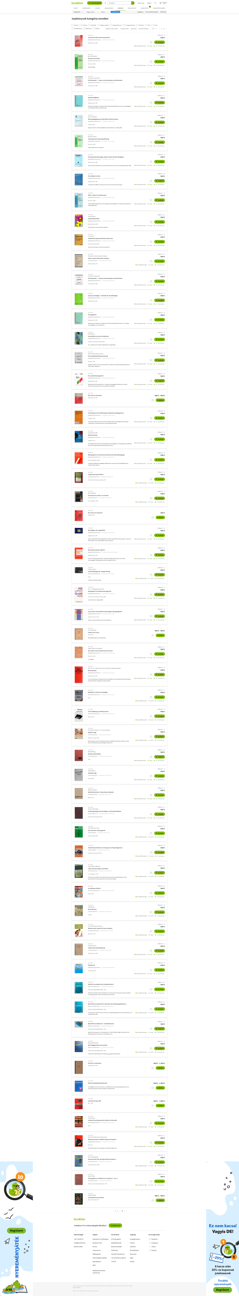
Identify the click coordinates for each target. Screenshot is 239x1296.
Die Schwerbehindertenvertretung (98, 356)
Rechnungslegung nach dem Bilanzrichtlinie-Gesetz (103, 119)
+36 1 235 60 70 (78, 1239)
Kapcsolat (133, 1254)
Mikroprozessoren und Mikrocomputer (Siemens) (102, 1139)
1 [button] (159, 29)
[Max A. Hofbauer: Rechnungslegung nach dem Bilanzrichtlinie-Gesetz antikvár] (79, 121)
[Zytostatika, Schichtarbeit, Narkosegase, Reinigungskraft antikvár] (79, 614)
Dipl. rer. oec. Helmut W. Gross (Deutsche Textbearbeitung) (104, 668)
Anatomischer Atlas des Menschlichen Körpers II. (102, 1159)
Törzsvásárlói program (152, 12)
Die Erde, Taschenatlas (94, 1063)
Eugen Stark (91, 648)
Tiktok (153, 1247)
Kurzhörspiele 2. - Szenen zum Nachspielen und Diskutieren (105, 278)
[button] (166, 29)
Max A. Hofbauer (92, 117)
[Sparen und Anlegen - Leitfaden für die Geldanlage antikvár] (79, 299)
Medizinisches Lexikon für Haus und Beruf (100, 928)
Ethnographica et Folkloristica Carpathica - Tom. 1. (103, 1178)
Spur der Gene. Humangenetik (96, 830)
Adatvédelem (97, 1261)
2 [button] (161, 29)
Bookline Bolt (78, 1247)
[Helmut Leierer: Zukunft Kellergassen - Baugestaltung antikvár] (79, 570)
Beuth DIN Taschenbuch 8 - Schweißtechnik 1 (101, 1023)
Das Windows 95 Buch (94, 888)
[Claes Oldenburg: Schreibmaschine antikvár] (79, 715)
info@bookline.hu (79, 1243)
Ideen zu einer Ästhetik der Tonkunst (98, 258)
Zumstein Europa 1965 (94, 1101)
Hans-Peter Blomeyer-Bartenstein (97, 1137)
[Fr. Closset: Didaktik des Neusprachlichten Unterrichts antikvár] (79, 239)
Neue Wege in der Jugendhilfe (96, 530)
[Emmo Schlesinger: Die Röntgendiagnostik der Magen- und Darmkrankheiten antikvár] (79, 813)
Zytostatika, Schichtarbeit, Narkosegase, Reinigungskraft (105, 611)
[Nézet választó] (153, 29)
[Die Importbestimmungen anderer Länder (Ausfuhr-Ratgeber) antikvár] (79, 160)
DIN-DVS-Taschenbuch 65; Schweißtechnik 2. (101, 984)
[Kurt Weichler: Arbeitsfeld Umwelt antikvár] (79, 220)
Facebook (154, 1239)
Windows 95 (91, 965)
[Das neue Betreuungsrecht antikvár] (79, 379)
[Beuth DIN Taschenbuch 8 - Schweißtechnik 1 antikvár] (79, 1024)
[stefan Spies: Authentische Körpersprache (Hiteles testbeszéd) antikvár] (79, 1121)
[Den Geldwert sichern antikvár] (79, 179)
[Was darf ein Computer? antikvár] (79, 398)
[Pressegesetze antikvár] (79, 318)
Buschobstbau (92, 909)
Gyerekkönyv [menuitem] (86, 8)
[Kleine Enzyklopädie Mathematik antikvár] (79, 1086)
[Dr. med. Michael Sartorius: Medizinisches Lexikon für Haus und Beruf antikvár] (79, 930)
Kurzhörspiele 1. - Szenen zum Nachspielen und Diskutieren (105, 80)
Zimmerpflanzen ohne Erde (96, 1197)
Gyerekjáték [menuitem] (145, 7)
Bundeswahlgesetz (93, 97)
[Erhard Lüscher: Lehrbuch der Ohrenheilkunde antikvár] (79, 949)
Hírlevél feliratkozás (117, 1254)
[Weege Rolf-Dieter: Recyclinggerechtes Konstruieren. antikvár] (79, 1046)
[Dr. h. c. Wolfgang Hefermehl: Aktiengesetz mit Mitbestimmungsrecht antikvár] (79, 594)
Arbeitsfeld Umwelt (93, 218)
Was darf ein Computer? (95, 395)
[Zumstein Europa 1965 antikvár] (79, 1104)
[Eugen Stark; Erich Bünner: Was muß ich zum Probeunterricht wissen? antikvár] (79, 652)
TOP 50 (113, 1261)
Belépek (149, 3)
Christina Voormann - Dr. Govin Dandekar (99, 730)
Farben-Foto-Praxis (93, 632)
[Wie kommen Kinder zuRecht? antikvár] (79, 553)
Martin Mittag (91, 752)
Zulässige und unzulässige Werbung (98, 139)
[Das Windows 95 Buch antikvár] (79, 891)
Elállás (132, 1261)
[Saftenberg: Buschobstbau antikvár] (79, 910)
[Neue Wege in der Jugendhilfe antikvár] (79, 530)
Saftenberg (91, 907)
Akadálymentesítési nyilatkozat (99, 1272)
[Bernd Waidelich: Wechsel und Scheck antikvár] (79, 61)
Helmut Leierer (92, 569)
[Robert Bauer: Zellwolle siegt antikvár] (79, 775)
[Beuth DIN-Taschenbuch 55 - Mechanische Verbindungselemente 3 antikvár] (79, 1007)
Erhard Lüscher (92, 945)
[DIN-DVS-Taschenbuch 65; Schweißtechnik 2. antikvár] (79, 988)
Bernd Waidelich (92, 56)
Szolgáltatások (135, 1239)
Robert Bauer (92, 771)
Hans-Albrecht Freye (93, 828)
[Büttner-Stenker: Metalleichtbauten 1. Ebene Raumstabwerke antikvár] (79, 793)
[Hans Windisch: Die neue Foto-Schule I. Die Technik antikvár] (79, 496)
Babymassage (92, 732)
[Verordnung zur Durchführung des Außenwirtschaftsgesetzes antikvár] (79, 417)
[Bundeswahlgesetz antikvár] (79, 101)
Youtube (153, 1250)
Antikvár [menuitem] (120, 8)
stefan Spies (91, 1118)
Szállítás (133, 1247)
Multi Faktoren (92, 670)
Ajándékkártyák (116, 1243)
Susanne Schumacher (94, 78)
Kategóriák (77, 12)
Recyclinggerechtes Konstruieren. (98, 1045)
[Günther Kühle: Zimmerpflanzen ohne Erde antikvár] (79, 1199)
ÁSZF (94, 1265)
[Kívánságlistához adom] (151, 42)
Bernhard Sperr (92, 136)
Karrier (95, 1247)
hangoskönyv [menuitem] (109, 8)
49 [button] (122, 1211)
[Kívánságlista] (155, 3)
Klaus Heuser (99, 354)
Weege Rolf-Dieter (93, 1043)
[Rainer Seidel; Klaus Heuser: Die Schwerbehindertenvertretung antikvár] (79, 357)
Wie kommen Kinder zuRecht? (96, 550)
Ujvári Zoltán (91, 1176)
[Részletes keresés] (105, 3)
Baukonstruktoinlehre (94, 754)
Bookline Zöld (97, 1243)
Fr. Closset (91, 236)
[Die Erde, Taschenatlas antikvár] (79, 1067)
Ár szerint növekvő (143, 28)
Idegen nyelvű (90, 12)
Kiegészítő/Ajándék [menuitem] (159, 8)
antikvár (90, 35)
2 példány (160, 517)
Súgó (131, 1258)
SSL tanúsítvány (77, 1287)
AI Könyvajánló (96, 3)
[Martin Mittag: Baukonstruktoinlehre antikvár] (79, 755)
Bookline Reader (116, 1247)
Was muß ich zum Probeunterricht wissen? (100, 651)
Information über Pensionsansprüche (99, 37)
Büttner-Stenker (92, 790)
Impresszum (97, 1250)
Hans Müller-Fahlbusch (94, 866)
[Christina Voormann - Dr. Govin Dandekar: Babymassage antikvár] (79, 733)
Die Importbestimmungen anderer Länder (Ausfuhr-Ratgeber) (106, 157)
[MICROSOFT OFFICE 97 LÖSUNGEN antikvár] (79, 695)
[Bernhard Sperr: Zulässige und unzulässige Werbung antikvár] (79, 141)
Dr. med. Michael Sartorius (95, 926)
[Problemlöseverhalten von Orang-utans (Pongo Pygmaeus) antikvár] (79, 851)
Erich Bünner (98, 648)
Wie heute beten (92, 435)
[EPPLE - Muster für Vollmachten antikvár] (79, 200)
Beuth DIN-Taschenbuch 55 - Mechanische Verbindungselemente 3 (107, 1004)
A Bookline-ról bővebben (101, 1239)
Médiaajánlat (97, 1254)
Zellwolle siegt (92, 773)
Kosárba (160, 42)
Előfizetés (163, 12)
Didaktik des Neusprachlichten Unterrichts (100, 238)
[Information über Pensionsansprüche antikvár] (79, 41)
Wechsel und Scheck (94, 58)
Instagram (154, 1243)
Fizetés (132, 1243)
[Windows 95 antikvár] (79, 968)
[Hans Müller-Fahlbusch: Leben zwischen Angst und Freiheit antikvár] (79, 871)
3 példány (160, 400)
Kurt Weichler (92, 216)
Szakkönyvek (115, 12)
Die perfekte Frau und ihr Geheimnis (98, 336)
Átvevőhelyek (134, 1250)
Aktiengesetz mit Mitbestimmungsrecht (99, 591)
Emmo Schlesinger (93, 809)
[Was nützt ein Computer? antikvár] (79, 515)
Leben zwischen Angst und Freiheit (98, 868)
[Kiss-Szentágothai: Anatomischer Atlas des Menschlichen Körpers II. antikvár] (79, 1161)
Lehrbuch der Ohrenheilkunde (96, 948)
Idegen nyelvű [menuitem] (132, 8)
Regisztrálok (141, 3)
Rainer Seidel (91, 354)
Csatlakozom (115, 1225)
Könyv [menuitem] (76, 8)
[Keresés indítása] (133, 3)
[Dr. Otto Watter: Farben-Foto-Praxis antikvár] (79, 634)
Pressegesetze (92, 315)
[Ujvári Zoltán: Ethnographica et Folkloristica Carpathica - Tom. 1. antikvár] (79, 1179)
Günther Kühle (92, 1195)
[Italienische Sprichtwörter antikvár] (79, 477)
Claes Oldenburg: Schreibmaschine (98, 711)
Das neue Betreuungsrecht (95, 376)
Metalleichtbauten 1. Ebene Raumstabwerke (101, 792)
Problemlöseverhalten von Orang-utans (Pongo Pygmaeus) (105, 848)
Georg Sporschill (92, 433)
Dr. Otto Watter (92, 630)
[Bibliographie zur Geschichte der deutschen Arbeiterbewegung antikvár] (79, 458)
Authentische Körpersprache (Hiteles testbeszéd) (102, 1120)
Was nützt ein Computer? (95, 513)
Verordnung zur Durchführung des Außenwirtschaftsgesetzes (106, 413)
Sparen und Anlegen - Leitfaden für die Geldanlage (102, 295)
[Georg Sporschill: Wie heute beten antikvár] (79, 436)
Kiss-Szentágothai (93, 1157)
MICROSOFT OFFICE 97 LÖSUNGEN (97, 692)
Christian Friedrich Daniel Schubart (97, 256)
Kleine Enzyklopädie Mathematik (97, 1083)
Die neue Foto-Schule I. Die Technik (98, 495)
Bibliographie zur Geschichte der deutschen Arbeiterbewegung (106, 455)
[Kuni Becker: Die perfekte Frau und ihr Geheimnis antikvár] (79, 338)
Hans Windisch (92, 493)
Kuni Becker (91, 334)
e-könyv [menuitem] (97, 8)
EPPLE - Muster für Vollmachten (97, 195)
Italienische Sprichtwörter (95, 474)
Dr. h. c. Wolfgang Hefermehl (96, 589)
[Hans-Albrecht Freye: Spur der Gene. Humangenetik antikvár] (79, 832)
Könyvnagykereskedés (100, 1258)
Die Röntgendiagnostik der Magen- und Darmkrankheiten (104, 811)
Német (103, 12)
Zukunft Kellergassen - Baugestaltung (99, 571)
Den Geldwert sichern (94, 176)
